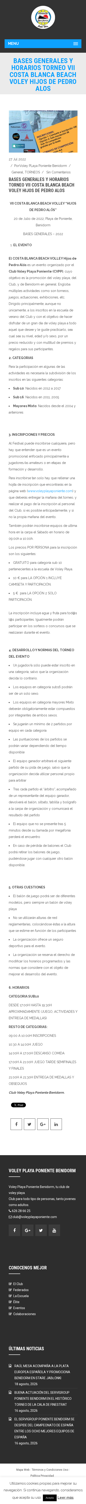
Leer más (66, 1497)
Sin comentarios (58, 172)
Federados (21, 1290)
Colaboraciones (24, 1314)
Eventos (19, 1308)
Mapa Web (22, 1469)
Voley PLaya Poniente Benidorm (43, 166)
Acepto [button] (50, 1497)
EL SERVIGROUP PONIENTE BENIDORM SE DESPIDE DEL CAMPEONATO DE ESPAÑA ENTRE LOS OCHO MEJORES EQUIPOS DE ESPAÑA (44, 1428)
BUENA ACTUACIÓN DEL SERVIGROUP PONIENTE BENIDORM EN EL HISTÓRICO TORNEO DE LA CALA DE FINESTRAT (43, 1398)
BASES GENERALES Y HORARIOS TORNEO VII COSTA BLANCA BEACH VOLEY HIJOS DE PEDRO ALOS (41, 185)
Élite (16, 1302)
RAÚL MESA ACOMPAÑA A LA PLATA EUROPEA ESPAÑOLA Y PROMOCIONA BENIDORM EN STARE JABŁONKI (42, 1372)
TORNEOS (32, 172)
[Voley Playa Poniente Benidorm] (43, 17)
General (17, 172)
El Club (18, 1284)
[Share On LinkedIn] (56, 1124)
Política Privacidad (42, 1475)
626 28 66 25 (21, 1211)
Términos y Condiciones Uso (50, 1469)
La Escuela (21, 1296)
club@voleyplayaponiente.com (35, 1217)
